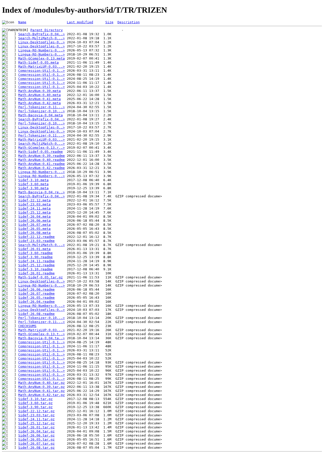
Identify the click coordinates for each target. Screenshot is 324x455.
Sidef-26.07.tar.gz (36, 443)
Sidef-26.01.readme (36, 273)
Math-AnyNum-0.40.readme (41, 160)
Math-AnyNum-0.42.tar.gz (41, 395)
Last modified (80, 22)
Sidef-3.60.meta (33, 184)
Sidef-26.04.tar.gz (36, 431)
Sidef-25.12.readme (36, 265)
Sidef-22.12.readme (36, 237)
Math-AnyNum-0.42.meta (39, 103)
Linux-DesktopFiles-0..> (41, 42)
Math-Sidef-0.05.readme (40, 152)
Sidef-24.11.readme (36, 261)
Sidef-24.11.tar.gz (36, 419)
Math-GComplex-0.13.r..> (41, 147)
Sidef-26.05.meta (34, 229)
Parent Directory (46, 30)
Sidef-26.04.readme (36, 302)
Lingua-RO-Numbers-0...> (41, 50)
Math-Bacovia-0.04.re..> (41, 192)
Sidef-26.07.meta (34, 224)
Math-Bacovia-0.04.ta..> (41, 338)
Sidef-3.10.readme (35, 269)
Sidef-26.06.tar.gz (36, 435)
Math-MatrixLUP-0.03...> (41, 66)
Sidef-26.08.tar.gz (36, 447)
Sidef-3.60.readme (35, 253)
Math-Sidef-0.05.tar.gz (40, 277)
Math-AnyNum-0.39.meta (39, 91)
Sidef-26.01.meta (34, 249)
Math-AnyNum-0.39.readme (41, 156)
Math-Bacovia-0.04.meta (40, 115)
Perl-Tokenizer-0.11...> (41, 107)
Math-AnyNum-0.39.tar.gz (41, 387)
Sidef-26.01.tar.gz (36, 427)
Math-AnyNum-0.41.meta (39, 99)
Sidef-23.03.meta (34, 204)
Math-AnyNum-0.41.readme (41, 164)
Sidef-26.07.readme (36, 293)
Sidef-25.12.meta (34, 212)
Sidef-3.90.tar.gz (35, 407)
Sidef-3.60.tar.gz (35, 403)
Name (22, 22)
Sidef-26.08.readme (36, 314)
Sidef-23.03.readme (36, 241)
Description (128, 22)
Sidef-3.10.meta (33, 180)
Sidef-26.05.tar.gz (36, 439)
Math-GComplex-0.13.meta (41, 58)
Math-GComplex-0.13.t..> (41, 334)
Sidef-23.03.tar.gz (36, 415)
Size (109, 22)
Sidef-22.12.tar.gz (36, 411)
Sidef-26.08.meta (34, 233)
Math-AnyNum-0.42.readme (41, 168)
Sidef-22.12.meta (34, 200)
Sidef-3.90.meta (33, 188)
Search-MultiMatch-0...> (41, 38)
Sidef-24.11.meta (34, 208)
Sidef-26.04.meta (34, 216)
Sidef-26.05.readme (36, 297)
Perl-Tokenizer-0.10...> (41, 111)
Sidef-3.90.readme (35, 257)
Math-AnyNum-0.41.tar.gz (41, 391)
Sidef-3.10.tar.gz (35, 399)
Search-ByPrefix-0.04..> (41, 34)
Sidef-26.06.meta (34, 220)
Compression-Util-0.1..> (41, 70)
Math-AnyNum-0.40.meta (39, 95)
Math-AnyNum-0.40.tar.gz (41, 383)
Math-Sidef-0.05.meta (38, 62)
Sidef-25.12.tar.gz (36, 423)
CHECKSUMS (27, 326)
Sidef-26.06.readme (36, 289)
